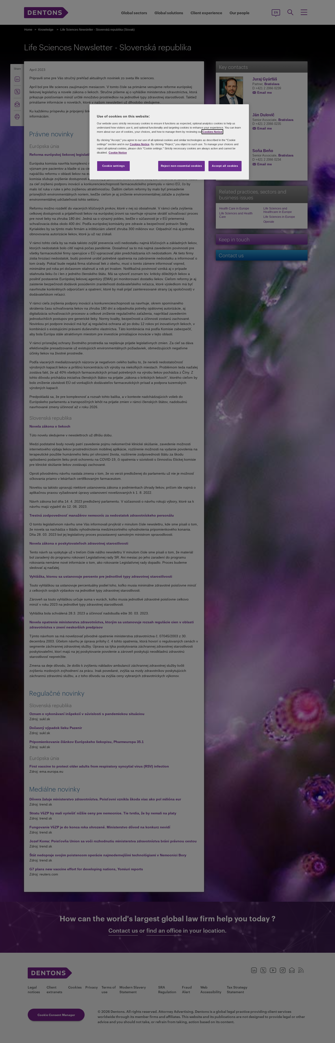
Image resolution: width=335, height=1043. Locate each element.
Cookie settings (113, 165)
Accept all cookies (225, 165)
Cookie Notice (118, 152)
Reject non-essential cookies (181, 165)
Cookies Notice (212, 131)
